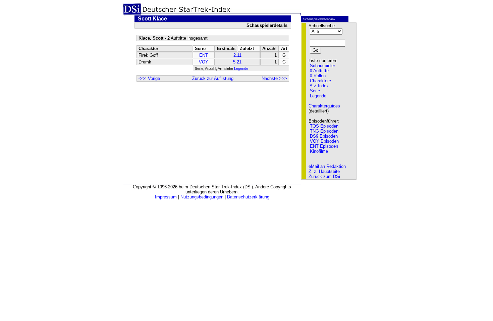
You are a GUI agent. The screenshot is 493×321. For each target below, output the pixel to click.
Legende (241, 68)
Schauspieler (322, 65)
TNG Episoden (324, 131)
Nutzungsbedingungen (201, 196)
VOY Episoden (324, 141)
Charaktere (320, 80)
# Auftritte (319, 70)
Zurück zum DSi (324, 176)
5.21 (237, 61)
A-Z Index (319, 85)
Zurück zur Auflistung (212, 78)
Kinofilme (319, 151)
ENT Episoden (324, 146)
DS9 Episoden (324, 136)
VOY (203, 61)
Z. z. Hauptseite (324, 171)
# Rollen (318, 75)
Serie (315, 90)
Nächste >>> (274, 78)
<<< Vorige (149, 78)
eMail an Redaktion (327, 166)
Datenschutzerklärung (248, 196)
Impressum (166, 196)
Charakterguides (324, 105)
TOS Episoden (324, 126)
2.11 (237, 55)
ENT (203, 55)
